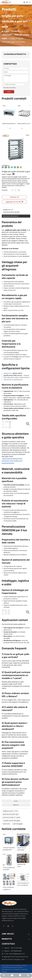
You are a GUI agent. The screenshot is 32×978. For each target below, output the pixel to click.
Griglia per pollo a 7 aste (10, 811)
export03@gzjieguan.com (17, 954)
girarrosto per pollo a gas (10, 814)
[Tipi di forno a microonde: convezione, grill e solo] (23, 840)
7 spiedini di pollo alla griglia (11, 820)
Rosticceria (6, 824)
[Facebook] (4, 926)
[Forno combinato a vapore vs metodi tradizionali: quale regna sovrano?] (9, 879)
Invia (8, 92)
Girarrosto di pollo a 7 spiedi (11, 817)
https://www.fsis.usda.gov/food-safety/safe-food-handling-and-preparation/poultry (12, 461)
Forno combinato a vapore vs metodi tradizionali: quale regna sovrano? (8, 888)
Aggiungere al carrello (13, 202)
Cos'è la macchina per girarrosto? (9, 849)
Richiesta (13, 197)
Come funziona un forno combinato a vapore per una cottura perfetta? (23, 884)
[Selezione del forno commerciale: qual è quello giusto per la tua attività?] (23, 858)
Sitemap (4, 972)
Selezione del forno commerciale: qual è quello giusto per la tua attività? (23, 865)
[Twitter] (13, 926)
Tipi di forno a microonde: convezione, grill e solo (22, 849)
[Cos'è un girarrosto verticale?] (9, 859)
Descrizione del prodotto (10, 216)
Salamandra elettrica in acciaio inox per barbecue (9, 123)
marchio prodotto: (8, 212)
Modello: (5, 210)
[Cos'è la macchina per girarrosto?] (9, 840)
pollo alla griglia (17, 824)
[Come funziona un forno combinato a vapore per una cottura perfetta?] (23, 877)
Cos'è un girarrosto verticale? (9, 869)
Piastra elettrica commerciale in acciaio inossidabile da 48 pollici (24, 123)
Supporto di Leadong (21, 969)
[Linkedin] (8, 926)
